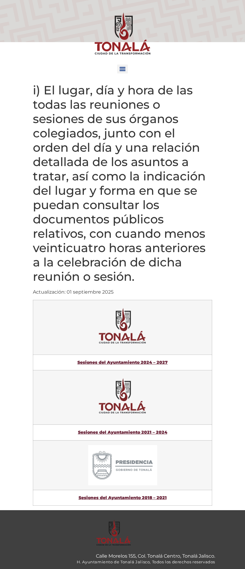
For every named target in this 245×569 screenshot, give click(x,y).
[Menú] (122, 69)
